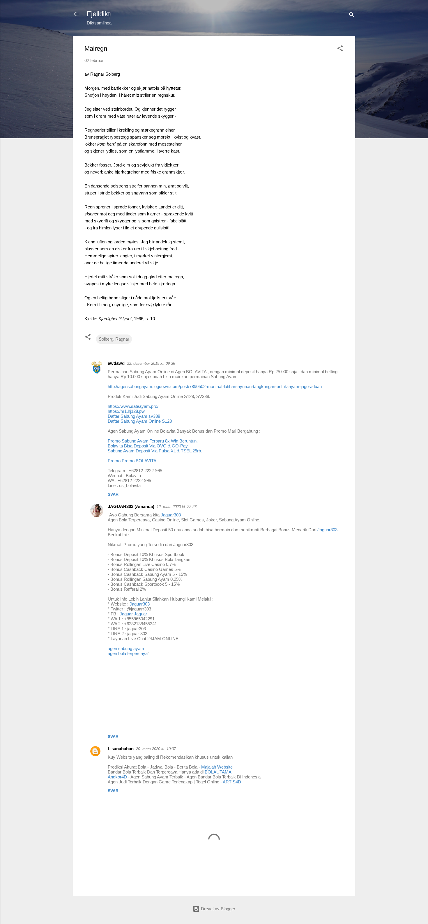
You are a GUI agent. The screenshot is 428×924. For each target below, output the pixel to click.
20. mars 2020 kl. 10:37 (156, 749)
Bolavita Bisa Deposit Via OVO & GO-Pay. (148, 445)
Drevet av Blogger (217, 908)
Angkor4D (117, 776)
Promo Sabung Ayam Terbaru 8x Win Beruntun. (153, 440)
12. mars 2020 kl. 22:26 (177, 507)
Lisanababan (121, 748)
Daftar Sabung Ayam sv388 (134, 416)
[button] (340, 49)
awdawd (116, 363)
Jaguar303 (171, 514)
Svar (113, 494)
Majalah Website (217, 766)
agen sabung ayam (126, 648)
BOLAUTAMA (218, 771)
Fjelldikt (98, 14)
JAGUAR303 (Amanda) (131, 506)
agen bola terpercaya (128, 653)
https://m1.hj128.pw (126, 411)
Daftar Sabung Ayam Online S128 (140, 421)
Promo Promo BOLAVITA (132, 460)
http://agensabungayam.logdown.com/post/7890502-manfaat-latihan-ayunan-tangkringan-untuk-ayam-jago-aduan (215, 386)
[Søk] (351, 16)
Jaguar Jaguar (133, 613)
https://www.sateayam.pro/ (133, 406)
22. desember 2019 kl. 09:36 (151, 363)
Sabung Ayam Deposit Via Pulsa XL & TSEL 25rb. (155, 450)
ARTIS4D (232, 781)
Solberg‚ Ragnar (114, 339)
